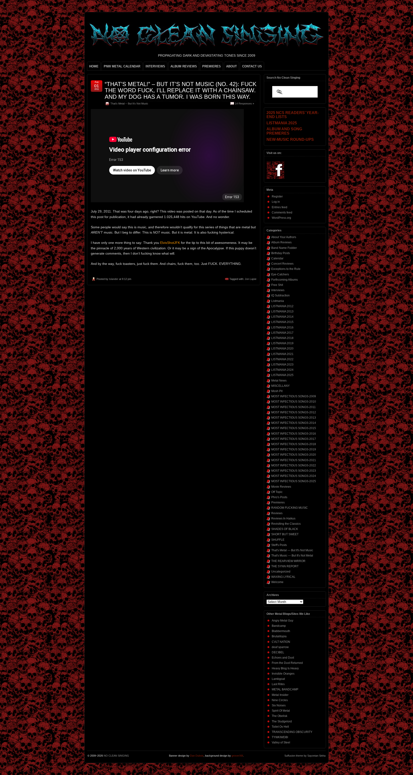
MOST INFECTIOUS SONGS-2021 (293, 460)
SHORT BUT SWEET (285, 534)
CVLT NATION (281, 642)
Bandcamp (279, 626)
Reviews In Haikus (283, 518)
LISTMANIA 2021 (282, 354)
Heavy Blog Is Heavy (285, 668)
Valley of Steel (281, 742)
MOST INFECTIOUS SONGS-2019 (293, 449)
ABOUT (231, 66)
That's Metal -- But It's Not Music (129, 103)
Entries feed (279, 207)
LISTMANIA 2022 (282, 359)
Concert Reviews (282, 263)
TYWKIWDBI (280, 737)
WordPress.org (281, 217)
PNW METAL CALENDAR (122, 66)
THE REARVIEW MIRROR (288, 561)
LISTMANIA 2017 (282, 332)
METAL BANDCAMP (285, 689)
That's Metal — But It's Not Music (292, 550)
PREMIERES (211, 66)
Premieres (278, 502)
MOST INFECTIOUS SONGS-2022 (293, 465)
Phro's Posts (279, 497)
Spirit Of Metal (281, 710)
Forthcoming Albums (284, 279)
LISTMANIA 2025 (282, 375)
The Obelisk (279, 716)
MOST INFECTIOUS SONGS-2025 (293, 481)
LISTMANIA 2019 (282, 343)
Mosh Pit (277, 391)
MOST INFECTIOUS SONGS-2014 (293, 423)
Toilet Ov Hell (280, 726)
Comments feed (282, 212)
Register (277, 196)
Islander (113, 279)
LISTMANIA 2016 (282, 327)
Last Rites (278, 684)
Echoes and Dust (283, 657)
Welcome (277, 582)
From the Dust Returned (287, 663)
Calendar (277, 258)
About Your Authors (283, 237)
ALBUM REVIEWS (183, 66)
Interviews (277, 290)
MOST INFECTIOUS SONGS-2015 (293, 428)
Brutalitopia (279, 636)
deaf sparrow (280, 647)
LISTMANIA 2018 (282, 338)
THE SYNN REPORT (285, 566)
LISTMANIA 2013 (282, 311)
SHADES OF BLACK (284, 529)
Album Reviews (281, 242)
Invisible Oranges (283, 673)
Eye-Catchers (280, 274)
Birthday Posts (280, 253)
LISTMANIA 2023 (282, 364)
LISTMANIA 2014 (282, 316)
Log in (276, 201)
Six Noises (279, 705)
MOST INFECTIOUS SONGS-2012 (293, 412)
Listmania (277, 301)
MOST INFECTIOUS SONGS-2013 (293, 417)
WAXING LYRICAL (283, 577)
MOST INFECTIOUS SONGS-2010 (293, 401)
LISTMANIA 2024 (282, 369)
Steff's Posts (279, 545)
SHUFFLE (277, 539)
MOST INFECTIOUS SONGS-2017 (293, 439)
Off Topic (277, 492)
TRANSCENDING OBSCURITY (292, 732)
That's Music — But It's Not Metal (292, 555)
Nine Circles (280, 700)
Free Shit (277, 285)
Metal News (279, 380)
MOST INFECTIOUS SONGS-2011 (293, 407)
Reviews (277, 513)
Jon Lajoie (250, 279)
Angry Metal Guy (282, 620)
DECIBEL (278, 652)
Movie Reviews (281, 486)
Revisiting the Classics (286, 523)
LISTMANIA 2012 (282, 306)
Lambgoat (278, 679)
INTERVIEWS (155, 66)
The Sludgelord (282, 721)
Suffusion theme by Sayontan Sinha (305, 755)
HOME (93, 66)
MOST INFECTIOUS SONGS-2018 (293, 444)
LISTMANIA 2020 (282, 348)
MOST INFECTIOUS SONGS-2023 (293, 470)
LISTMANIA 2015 (282, 322)
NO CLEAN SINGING (116, 755)
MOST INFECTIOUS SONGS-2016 (293, 433)
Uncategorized (280, 571)
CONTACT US (252, 66)
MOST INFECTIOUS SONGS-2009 (293, 396)
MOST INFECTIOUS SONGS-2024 (293, 476)
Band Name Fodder (284, 248)
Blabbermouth (281, 631)
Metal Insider (280, 695)
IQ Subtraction (280, 295)
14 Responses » (244, 103)
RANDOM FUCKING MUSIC (289, 507)
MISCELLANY (280, 386)
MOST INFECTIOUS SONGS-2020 (293, 454)
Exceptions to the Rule (285, 269)
